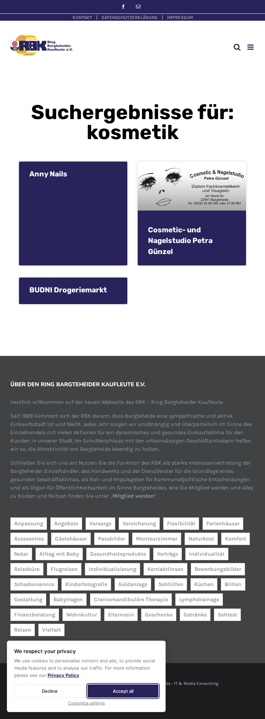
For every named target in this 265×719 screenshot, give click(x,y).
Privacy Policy (63, 675)
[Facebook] (123, 6)
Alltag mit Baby (59, 554)
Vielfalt (51, 629)
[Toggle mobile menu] (251, 47)
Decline (50, 691)
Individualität (207, 554)
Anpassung (28, 523)
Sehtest (227, 614)
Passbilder (111, 538)
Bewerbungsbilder (218, 569)
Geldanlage (132, 584)
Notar (21, 554)
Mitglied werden (133, 496)
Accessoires (29, 538)
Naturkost (201, 538)
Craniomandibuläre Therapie (131, 599)
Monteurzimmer (156, 538)
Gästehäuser (71, 538)
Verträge (167, 554)
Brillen (233, 584)
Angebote (66, 523)
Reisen (22, 629)
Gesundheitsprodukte (118, 554)
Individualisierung (112, 569)
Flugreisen (64, 569)
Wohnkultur (81, 614)
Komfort (235, 538)
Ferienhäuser (222, 523)
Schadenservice (34, 584)
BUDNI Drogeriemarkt (68, 289)
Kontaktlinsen (165, 569)
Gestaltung (28, 599)
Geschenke (159, 614)
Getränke (195, 614)
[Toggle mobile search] (237, 47)
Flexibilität (181, 523)
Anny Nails (48, 173)
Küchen (204, 584)
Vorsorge (100, 523)
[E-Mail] (138, 6)
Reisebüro (27, 569)
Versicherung (139, 523)
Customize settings (86, 703)
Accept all (123, 691)
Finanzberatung (34, 614)
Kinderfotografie (86, 584)
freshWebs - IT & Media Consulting (184, 683)
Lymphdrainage (199, 599)
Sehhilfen (170, 584)
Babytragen (68, 599)
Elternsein (121, 614)
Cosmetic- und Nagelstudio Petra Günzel (180, 240)
